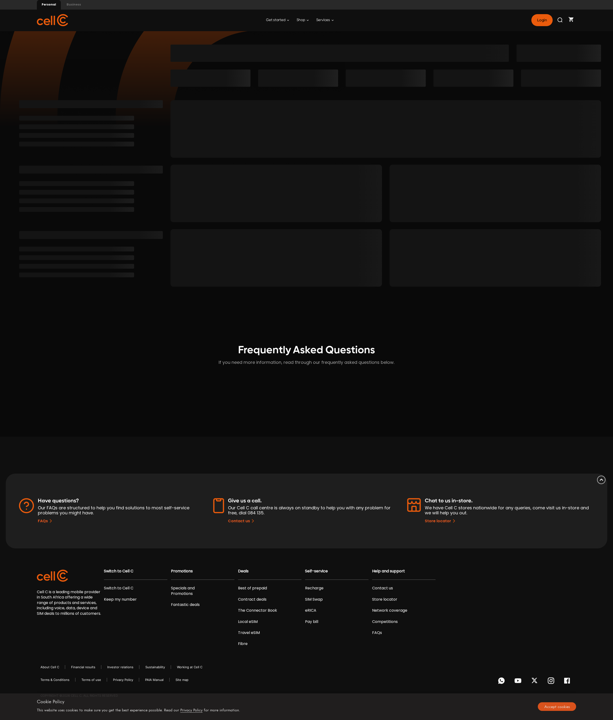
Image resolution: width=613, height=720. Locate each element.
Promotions (182, 571)
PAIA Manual (154, 680)
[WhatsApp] (502, 682)
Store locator (438, 521)
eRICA (310, 610)
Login (542, 20)
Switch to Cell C (118, 571)
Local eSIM (248, 621)
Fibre (243, 643)
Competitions (385, 621)
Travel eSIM (249, 632)
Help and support (388, 571)
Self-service (316, 571)
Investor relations (120, 667)
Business (74, 4)
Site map (182, 680)
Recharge (314, 588)
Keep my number (120, 599)
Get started (276, 20)
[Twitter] (535, 682)
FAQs (43, 521)
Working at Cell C (189, 667)
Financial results (83, 667)
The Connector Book (257, 610)
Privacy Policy (123, 680)
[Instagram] (552, 682)
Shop (301, 20)
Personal (49, 4)
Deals (243, 571)
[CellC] (52, 20)
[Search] (560, 20)
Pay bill (311, 621)
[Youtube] (519, 682)
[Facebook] (568, 682)
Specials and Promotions (183, 591)
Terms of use (91, 680)
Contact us (239, 521)
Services (323, 20)
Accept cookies (557, 706)
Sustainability (155, 667)
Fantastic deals (185, 604)
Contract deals (252, 599)
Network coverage (389, 610)
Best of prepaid (252, 588)
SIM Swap (314, 599)
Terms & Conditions (54, 680)
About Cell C (49, 667)
